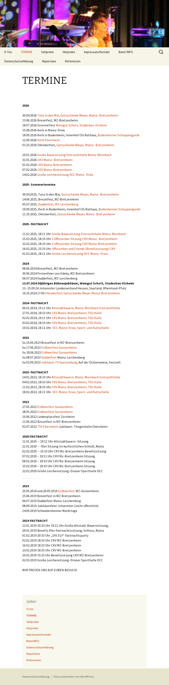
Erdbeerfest (66, 491)
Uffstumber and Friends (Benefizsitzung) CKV (83, 249)
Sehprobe (47, 52)
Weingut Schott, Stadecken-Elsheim (81, 125)
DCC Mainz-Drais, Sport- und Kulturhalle (80, 328)
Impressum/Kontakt (97, 52)
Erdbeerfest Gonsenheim (59, 347)
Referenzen (72, 61)
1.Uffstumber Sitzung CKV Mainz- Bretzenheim (84, 239)
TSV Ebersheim (47, 426)
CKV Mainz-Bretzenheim (54, 165)
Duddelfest (49, 357)
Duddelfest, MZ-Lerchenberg (58, 204)
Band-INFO (126, 52)
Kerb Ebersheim (48, 140)
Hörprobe (69, 52)
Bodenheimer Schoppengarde (119, 135)
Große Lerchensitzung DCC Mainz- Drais (65, 174)
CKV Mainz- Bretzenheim (55, 160)
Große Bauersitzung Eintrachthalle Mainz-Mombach (74, 155)
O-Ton (8, 52)
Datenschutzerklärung (18, 61)
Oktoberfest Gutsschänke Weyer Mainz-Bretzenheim (82, 293)
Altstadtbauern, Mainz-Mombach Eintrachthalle (86, 308)
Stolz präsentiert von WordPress (73, 676)
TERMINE (26, 52)
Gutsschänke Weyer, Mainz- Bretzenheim (85, 145)
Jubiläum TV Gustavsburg (59, 362)
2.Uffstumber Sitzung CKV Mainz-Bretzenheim (84, 244)
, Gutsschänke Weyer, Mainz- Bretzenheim (88, 115)
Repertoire (49, 61)
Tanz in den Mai (48, 115)
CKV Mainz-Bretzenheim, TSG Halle (77, 313)
